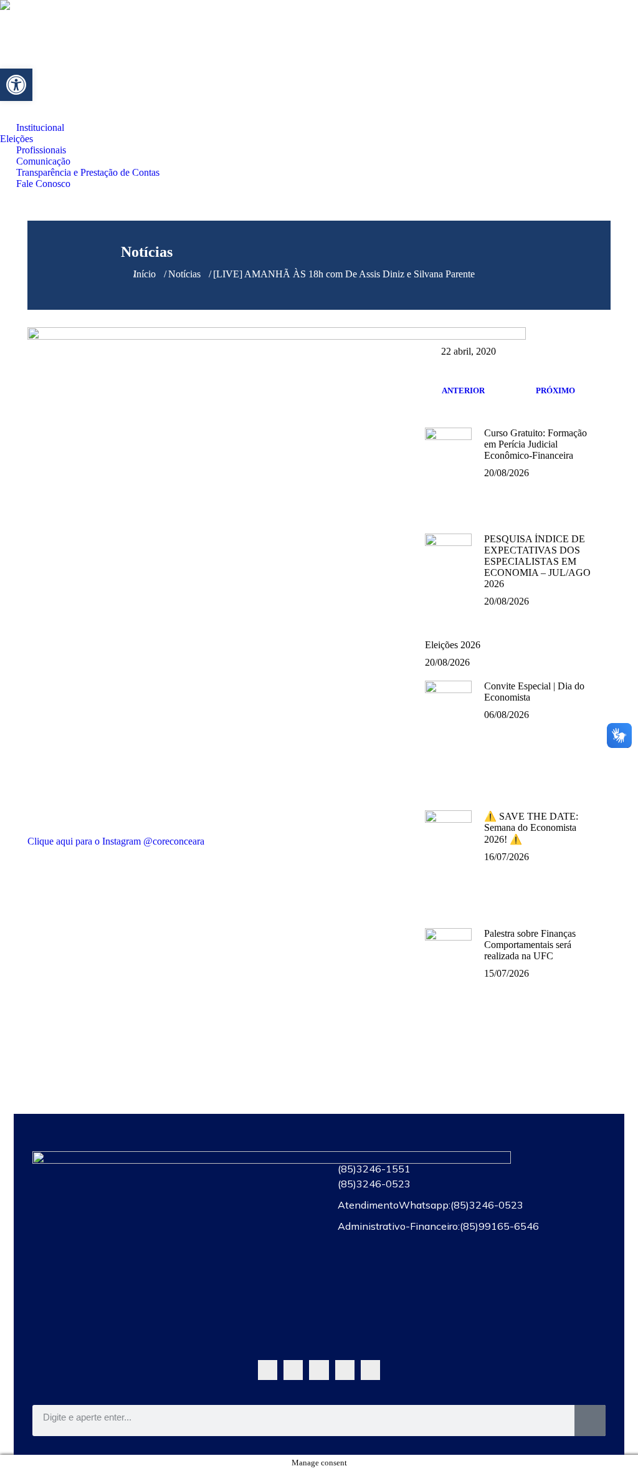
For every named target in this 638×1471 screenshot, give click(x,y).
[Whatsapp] (267, 1369)
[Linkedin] (370, 1369)
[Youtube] (318, 1369)
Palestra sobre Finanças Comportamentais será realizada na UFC (530, 944)
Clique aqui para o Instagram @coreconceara (115, 841)
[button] (16, 85)
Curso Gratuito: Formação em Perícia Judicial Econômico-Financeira (535, 444)
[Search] (590, 1420)
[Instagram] (345, 1369)
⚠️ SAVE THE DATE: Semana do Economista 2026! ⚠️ (531, 828)
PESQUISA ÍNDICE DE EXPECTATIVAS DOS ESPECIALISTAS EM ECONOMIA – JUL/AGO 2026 (537, 561)
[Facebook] (293, 1369)
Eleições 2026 (452, 645)
